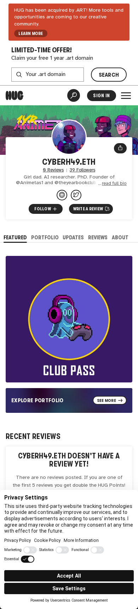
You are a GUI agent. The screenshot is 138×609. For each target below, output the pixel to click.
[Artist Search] (73, 95)
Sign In (101, 95)
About (120, 237)
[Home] (14, 95)
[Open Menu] (126, 95)
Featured (15, 237)
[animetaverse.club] (62, 195)
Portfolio (45, 237)
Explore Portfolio (37, 400)
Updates (73, 237)
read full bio (114, 183)
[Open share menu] (120, 148)
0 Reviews (53, 170)
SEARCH (109, 74)
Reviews (98, 237)
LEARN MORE (30, 33)
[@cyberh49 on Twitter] (76, 195)
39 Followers (82, 170)
